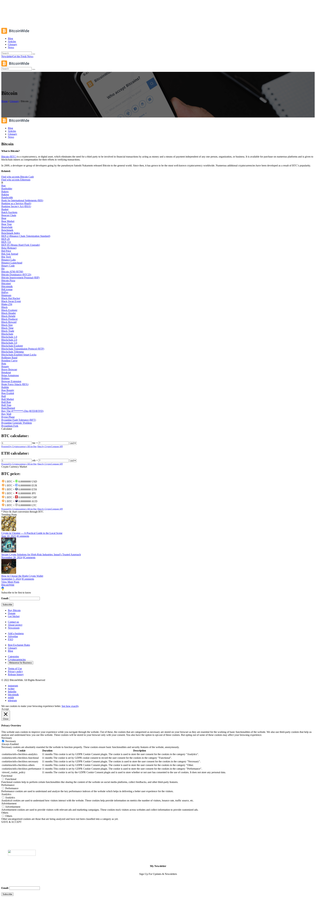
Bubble (5, 387)
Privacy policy (15, 671)
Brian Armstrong (10, 375)
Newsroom (13, 627)
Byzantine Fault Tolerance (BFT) (18, 419)
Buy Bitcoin (14, 610)
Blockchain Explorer (12, 345)
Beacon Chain (8, 215)
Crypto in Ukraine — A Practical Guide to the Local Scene (31, 533)
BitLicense (7, 289)
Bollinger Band (9, 357)
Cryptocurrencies (17, 659)
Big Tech (6, 256)
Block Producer (9, 319)
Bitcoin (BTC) (8, 156)
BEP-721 (6, 242)
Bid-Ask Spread (9, 253)
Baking (5, 194)
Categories (13, 656)
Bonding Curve (9, 360)
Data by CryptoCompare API (50, 446)
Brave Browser (9, 369)
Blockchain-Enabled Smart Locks (18, 354)
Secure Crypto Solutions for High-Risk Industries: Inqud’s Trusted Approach (41, 554)
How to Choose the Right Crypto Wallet (22, 576)
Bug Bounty (7, 390)
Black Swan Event (11, 301)
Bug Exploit (7, 393)
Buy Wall (6, 414)
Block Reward (8, 322)
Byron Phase (8, 417)
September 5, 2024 (11, 578)
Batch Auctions (9, 212)
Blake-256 (6, 304)
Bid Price (6, 250)
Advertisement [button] (8, 803)
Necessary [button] (6, 737)
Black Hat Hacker (10, 298)
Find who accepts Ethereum (15, 179)
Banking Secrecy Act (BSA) (16, 206)
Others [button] (4, 812)
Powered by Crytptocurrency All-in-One (19, 446)
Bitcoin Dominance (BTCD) (16, 274)
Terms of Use (15, 668)
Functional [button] (6, 775)
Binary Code (8, 265)
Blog (10, 650)
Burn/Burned (8, 408)
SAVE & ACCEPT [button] (11, 821)
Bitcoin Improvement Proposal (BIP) (20, 277)
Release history (16, 674)
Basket (4, 209)
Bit (2, 268)
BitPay (4, 292)
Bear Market (7, 221)
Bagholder (6, 188)
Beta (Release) (8, 247)
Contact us (13, 621)
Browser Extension (11, 381)
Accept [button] (5, 709)
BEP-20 (5, 239)
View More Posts (10, 581)
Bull (3, 396)
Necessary (10, 741)
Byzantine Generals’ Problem (16, 422)
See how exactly (70, 706)
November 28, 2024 (11, 557)
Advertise (13, 636)
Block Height (8, 316)
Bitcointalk (7, 286)
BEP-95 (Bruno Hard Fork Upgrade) (20, 245)
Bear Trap (6, 224)
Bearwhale (7, 227)
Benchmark (7, 230)
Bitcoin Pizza (8, 280)
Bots (3, 363)
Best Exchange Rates (19, 645)
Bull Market (7, 399)
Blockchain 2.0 (9, 339)
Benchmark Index (10, 233)
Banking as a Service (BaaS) (16, 203)
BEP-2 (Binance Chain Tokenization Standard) (25, 236)
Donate (11, 613)
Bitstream (6, 295)
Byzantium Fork (9, 425)
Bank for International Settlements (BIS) (22, 200)
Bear (3, 218)
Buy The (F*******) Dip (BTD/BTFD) (22, 411)
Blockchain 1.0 (9, 336)
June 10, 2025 (8, 536)
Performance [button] (7, 785)
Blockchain (7, 333)
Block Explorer (9, 310)
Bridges (5, 378)
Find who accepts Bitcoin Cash (17, 176)
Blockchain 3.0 (9, 342)
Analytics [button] (6, 794)
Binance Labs (8, 259)
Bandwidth (7, 197)
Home (4, 101)
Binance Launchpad (11, 262)
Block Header (8, 313)
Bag (3, 185)
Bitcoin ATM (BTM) (12, 271)
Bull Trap (6, 405)
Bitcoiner (6, 283)
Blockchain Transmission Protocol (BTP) (22, 348)
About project (15, 624)
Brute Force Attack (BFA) (14, 384)
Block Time (7, 328)
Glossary (14, 101)
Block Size (7, 325)
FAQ (10, 639)
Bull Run (6, 402)
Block (4, 307)
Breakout (6, 372)
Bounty (5, 366)
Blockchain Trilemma (12, 351)
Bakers (5, 191)
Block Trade (7, 331)
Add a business (16, 633)
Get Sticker (14, 616)
